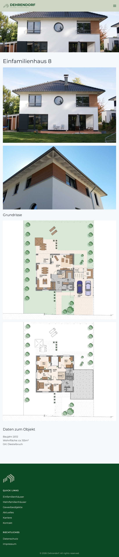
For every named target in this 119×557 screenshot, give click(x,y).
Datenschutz (10, 538)
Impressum (9, 544)
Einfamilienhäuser (13, 496)
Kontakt (7, 523)
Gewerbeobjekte (12, 507)
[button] (114, 6)
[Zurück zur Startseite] (19, 6)
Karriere (7, 517)
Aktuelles (8, 512)
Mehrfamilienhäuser (14, 502)
